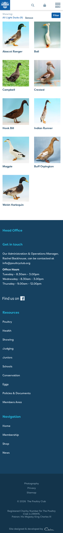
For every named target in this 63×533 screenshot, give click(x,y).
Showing (8, 339)
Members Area (12, 402)
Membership (11, 435)
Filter (56, 15)
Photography (31, 483)
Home (6, 426)
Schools (7, 366)
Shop (6, 444)
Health (7, 330)
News (6, 452)
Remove (29, 17)
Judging (8, 348)
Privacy (31, 488)
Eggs (6, 384)
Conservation (11, 375)
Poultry (7, 322)
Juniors (7, 357)
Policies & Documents (17, 393)
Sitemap (31, 492)
